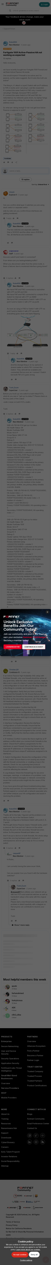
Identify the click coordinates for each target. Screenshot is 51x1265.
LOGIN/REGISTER (13, 647)
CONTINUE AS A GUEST (33, 647)
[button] (25, 1260)
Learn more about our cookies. (28, 1250)
